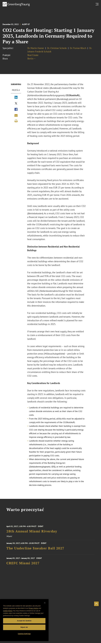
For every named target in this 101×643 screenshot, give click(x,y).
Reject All (24, 627)
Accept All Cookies (24, 621)
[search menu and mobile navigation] (98, 4)
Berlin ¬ (31, 58)
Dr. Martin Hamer (35, 48)
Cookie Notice (7, 611)
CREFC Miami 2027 (22, 563)
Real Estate (32, 55)
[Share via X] (16, 103)
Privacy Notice (33, 608)
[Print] (16, 121)
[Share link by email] (16, 115)
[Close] (44, 603)
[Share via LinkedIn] (16, 97)
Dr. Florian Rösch (78, 48)
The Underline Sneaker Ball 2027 (35, 548)
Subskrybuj (16, 84)
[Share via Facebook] (16, 109)
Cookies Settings (24, 634)
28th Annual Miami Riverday (31, 531)
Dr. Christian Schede (57, 48)
